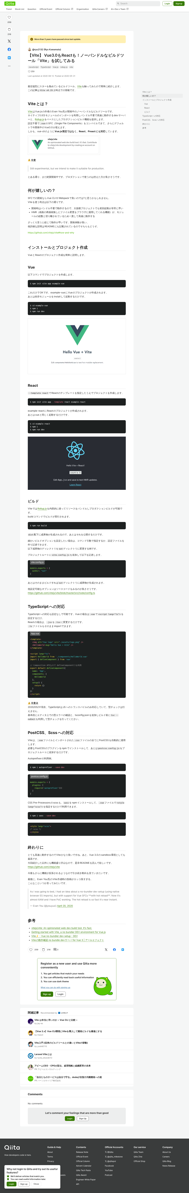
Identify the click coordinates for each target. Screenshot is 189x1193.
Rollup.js (39, 119)
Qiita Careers (100, 9)
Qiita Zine (138, 1156)
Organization (83, 9)
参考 (144, 128)
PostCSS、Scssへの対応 (153, 120)
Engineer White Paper (86, 1179)
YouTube (109, 1170)
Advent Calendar (83, 1166)
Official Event (46, 9)
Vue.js (55, 67)
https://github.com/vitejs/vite (44, 867)
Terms (50, 1156)
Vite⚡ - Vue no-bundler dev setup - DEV (54, 936)
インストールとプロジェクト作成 (156, 100)
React (147, 108)
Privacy (50, 1161)
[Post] (9, 41)
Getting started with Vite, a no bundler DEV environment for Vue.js (68, 932)
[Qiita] (9, 4)
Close (36, 1184)
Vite (79, 86)
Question (32, 9)
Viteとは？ (147, 92)
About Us (166, 1152)
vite (71, 67)
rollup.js (63, 67)
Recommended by (49, 1013)
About (50, 1152)
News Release (168, 1166)
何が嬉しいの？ (149, 96)
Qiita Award (81, 1175)
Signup (179, 3)
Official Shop (139, 1161)
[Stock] (9, 29)
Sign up (24, 1184)
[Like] (9, 17)
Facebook (109, 1166)
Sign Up (82, 1118)
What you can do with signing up (55, 987)
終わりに (146, 124)
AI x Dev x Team (120, 9)
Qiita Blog (166, 1161)
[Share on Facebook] (9, 49)
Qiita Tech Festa (83, 1170)
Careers (165, 1156)
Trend (9, 9)
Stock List (19, 9)
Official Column (64, 9)
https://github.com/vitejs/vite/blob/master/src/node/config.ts (61, 593)
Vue (146, 104)
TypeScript (46, 67)
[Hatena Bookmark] (9, 58)
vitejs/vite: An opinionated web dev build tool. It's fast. (61, 928)
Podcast (108, 1175)
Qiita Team (138, 1152)
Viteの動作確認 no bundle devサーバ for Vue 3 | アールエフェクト (67, 940)
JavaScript (33, 67)
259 (9, 22)
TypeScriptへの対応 (151, 116)
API (77, 1184)
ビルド (147, 112)
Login (167, 3)
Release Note (82, 1152)
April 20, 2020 (65, 905)
